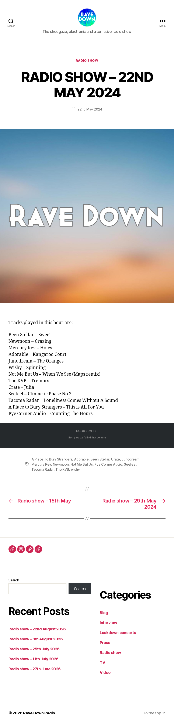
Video (105, 672)
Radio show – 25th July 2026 (34, 649)
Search (13, 580)
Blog (104, 612)
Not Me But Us (81, 464)
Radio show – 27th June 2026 (34, 669)
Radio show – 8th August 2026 (35, 639)
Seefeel (130, 464)
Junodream (130, 459)
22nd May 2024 (89, 109)
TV (102, 662)
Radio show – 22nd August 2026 (37, 629)
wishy (75, 469)
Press (105, 642)
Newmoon (61, 464)
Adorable (81, 459)
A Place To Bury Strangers (51, 459)
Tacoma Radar (42, 469)
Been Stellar (99, 459)
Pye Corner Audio (108, 464)
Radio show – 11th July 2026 (33, 659)
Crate (115, 459)
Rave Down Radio (39, 713)
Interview (108, 622)
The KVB (62, 469)
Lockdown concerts (118, 632)
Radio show (87, 61)
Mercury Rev (41, 464)
